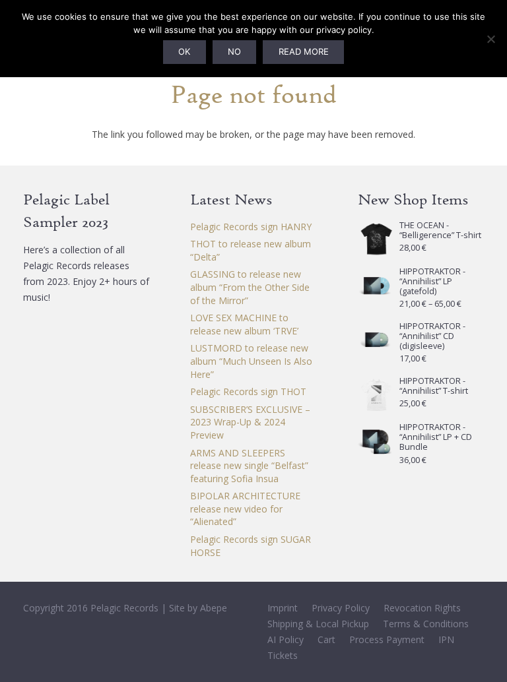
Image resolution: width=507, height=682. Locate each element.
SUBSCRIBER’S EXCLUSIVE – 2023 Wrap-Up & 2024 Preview (250, 422)
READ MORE (304, 51)
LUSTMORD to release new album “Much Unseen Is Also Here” (251, 361)
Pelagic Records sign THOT (248, 391)
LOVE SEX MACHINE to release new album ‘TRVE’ (244, 324)
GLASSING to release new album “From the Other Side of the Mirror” (250, 287)
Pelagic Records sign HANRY (251, 226)
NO (234, 51)
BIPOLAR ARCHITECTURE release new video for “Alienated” (245, 508)
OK (184, 51)
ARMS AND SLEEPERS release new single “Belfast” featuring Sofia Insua (249, 466)
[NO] (490, 39)
